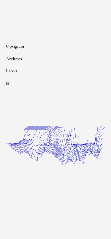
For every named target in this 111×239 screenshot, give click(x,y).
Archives (14, 58)
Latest (11, 70)
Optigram (15, 46)
